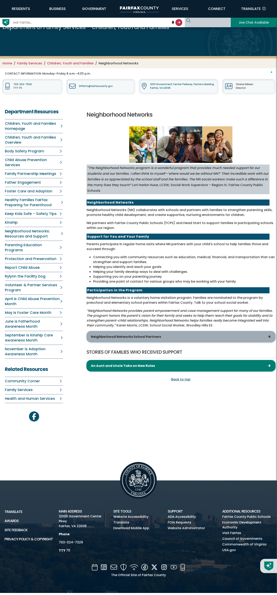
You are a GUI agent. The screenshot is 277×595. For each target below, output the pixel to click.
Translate (13, 511)
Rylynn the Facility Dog (25, 276)
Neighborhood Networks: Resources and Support (27, 234)
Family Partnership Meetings (30, 173)
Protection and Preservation (30, 258)
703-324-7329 (71, 542)
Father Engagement (23, 182)
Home (7, 63)
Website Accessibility (130, 516)
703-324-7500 (22, 84)
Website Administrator (186, 528)
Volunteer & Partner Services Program (31, 288)
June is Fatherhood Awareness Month (22, 324)
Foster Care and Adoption (28, 191)
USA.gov (229, 550)
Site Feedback (16, 530)
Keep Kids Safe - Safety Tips (31, 213)
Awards (11, 520)
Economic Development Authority (241, 525)
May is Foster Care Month (28, 312)
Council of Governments (242, 538)
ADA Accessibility (182, 516)
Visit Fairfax (231, 533)
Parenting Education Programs (23, 248)
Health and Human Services (30, 398)
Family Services (29, 63)
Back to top (180, 379)
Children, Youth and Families (70, 63)
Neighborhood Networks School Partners (126, 336)
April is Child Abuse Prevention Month (32, 301)
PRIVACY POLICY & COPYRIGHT (28, 539)
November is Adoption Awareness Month (25, 352)
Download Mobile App (131, 528)
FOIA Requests (179, 522)
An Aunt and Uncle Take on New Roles (123, 365)
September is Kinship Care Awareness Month (29, 338)
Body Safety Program (24, 151)
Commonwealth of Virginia (244, 544)
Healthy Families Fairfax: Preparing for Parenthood (28, 202)
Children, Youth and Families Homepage (30, 126)
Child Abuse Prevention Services (26, 162)
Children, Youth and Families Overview (30, 140)
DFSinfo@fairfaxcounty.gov (96, 86)
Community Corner (22, 381)
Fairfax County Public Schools (246, 516)
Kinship (11, 222)
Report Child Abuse (22, 267)
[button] (20, 8)
